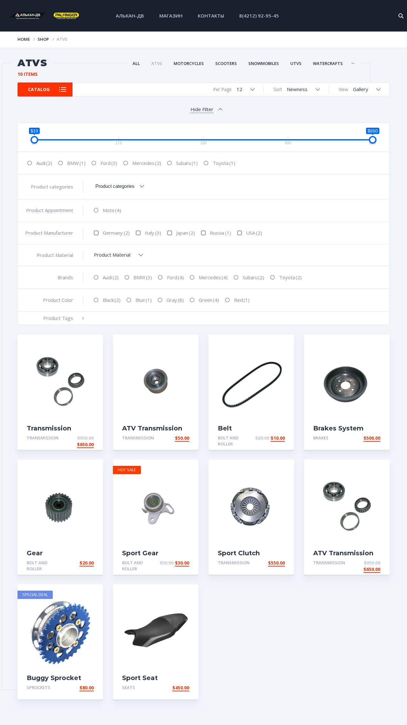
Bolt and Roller (228, 441)
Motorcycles (189, 63)
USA (254, 233)
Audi (44, 163)
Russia (220, 233)
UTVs (295, 63)
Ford (108, 163)
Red (242, 300)
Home (23, 39)
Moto (112, 210)
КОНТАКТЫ (211, 15)
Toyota (224, 163)
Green (209, 300)
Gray (175, 300)
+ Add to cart (76, 438)
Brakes (320, 438)
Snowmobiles (263, 63)
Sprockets (38, 687)
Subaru (187, 163)
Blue (143, 300)
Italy (153, 233)
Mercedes (146, 163)
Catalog (39, 89)
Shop (43, 39)
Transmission (43, 438)
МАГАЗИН (171, 15)
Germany (116, 233)
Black (112, 300)
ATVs (156, 63)
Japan (185, 233)
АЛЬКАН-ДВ (130, 15)
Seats (128, 687)
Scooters (226, 63)
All (136, 63)
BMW (76, 163)
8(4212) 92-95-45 (259, 15)
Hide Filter (201, 109)
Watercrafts (328, 63)
